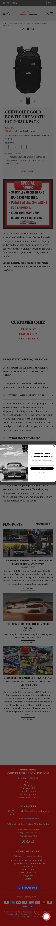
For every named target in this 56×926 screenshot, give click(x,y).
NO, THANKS (42, 472)
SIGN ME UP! (42, 468)
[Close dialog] (54, 446)
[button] (46, 916)
